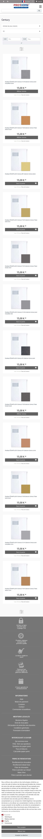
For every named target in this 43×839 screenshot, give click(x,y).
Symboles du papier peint (21, 746)
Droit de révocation (21, 723)
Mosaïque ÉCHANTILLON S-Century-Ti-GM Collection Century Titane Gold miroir (21, 220)
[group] (21, 67)
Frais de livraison (25, 95)
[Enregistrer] (8, 1)
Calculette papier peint (22, 751)
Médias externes (10, 819)
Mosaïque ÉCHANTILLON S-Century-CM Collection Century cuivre (20, 450)
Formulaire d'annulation (21, 730)
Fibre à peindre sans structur (21, 775)
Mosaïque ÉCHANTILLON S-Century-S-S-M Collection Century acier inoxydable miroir (21, 543)
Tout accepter (21, 827)
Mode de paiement (21, 702)
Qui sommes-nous (21, 741)
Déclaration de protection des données (21, 725)
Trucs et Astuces (21, 749)
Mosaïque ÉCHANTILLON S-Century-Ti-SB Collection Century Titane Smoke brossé (21, 405)
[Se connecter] (4, 1)
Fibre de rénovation (21, 767)
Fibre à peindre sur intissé (21, 770)
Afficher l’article (21, 91)
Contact (21, 707)
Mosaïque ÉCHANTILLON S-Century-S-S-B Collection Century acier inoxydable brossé (20, 82)
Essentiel (7, 815)
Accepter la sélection (21, 835)
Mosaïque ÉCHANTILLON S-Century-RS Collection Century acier (20, 358)
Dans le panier (20, 183)
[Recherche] (39, 10)
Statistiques (8, 817)
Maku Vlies (22, 772)
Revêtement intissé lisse (21, 765)
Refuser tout (21, 831)
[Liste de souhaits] (33, 1)
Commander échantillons (21, 709)
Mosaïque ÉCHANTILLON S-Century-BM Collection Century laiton (20, 174)
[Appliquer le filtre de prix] (21, 43)
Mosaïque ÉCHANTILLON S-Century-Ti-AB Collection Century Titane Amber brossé (21, 128)
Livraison (21, 704)
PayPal (7, 821)
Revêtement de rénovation (21, 762)
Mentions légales (22, 720)
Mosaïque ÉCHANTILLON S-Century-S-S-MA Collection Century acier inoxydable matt (21, 313)
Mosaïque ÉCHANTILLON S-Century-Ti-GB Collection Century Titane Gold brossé (21, 497)
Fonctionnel (8, 823)
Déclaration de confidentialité (11, 811)
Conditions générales (21, 728)
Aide (21, 699)
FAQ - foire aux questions (21, 744)
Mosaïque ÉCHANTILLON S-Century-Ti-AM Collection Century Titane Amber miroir (21, 589)
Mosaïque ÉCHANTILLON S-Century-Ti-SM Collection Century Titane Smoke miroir (21, 266)
